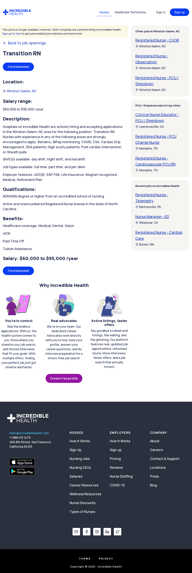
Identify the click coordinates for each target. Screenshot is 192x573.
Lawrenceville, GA (151, 127)
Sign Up (75, 450)
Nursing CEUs (80, 467)
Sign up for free (11, 33)
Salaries (76, 476)
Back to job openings (27, 43)
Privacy (106, 558)
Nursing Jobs (80, 458)
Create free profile (64, 378)
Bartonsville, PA (150, 207)
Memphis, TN (148, 148)
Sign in (161, 12)
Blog (153, 485)
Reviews (116, 467)
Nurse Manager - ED (152, 216)
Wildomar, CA (148, 223)
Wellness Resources (85, 494)
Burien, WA (146, 244)
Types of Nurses (82, 511)
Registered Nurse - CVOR (157, 40)
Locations (158, 467)
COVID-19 (117, 485)
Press (154, 476)
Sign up (179, 12)
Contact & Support (164, 458)
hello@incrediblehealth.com (29, 433)
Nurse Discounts (82, 502)
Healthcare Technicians (130, 12)
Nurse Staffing (121, 476)
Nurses (104, 12)
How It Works (80, 441)
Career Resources (84, 485)
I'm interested (18, 67)
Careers (156, 450)
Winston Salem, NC (21, 91)
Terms (85, 558)
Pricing (115, 458)
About (154, 441)
